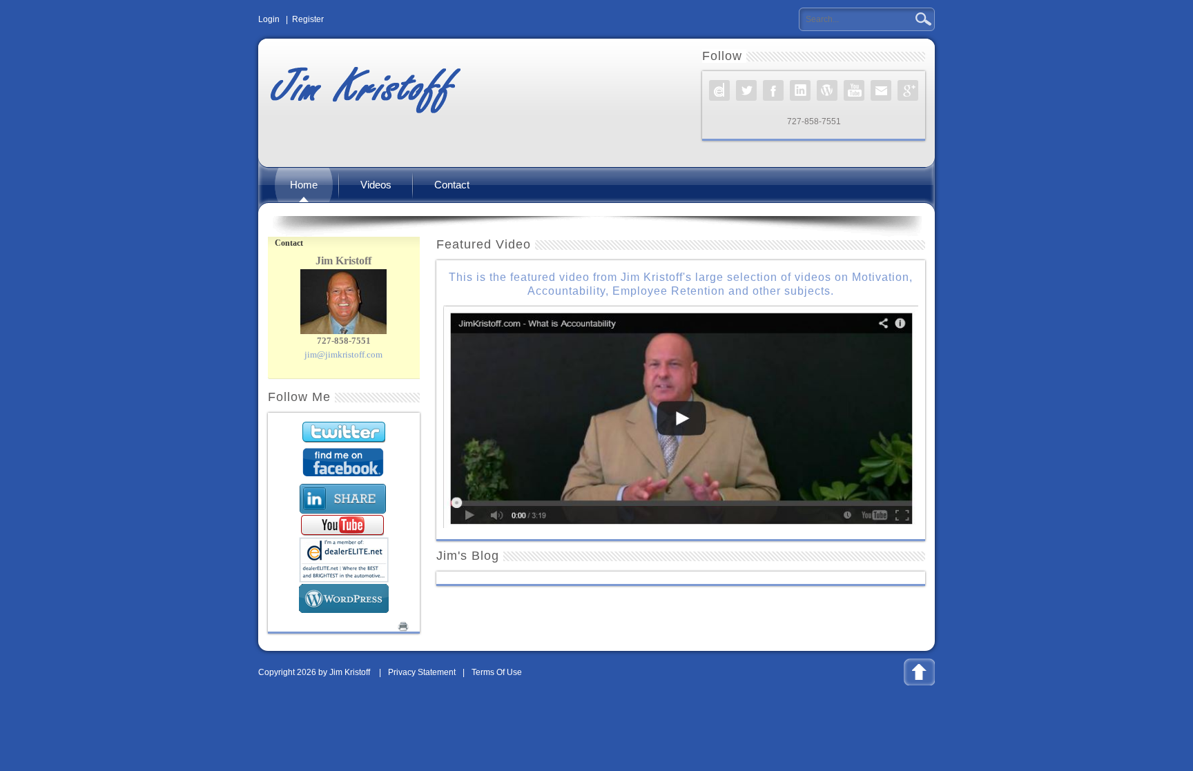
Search (922, 19)
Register (308, 19)
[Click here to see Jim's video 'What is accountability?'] (680, 416)
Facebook (773, 90)
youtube (854, 90)
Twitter (746, 90)
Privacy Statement (422, 672)
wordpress (827, 90)
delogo (719, 90)
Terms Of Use (497, 672)
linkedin (800, 90)
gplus (908, 90)
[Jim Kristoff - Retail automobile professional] (364, 86)
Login (269, 19)
